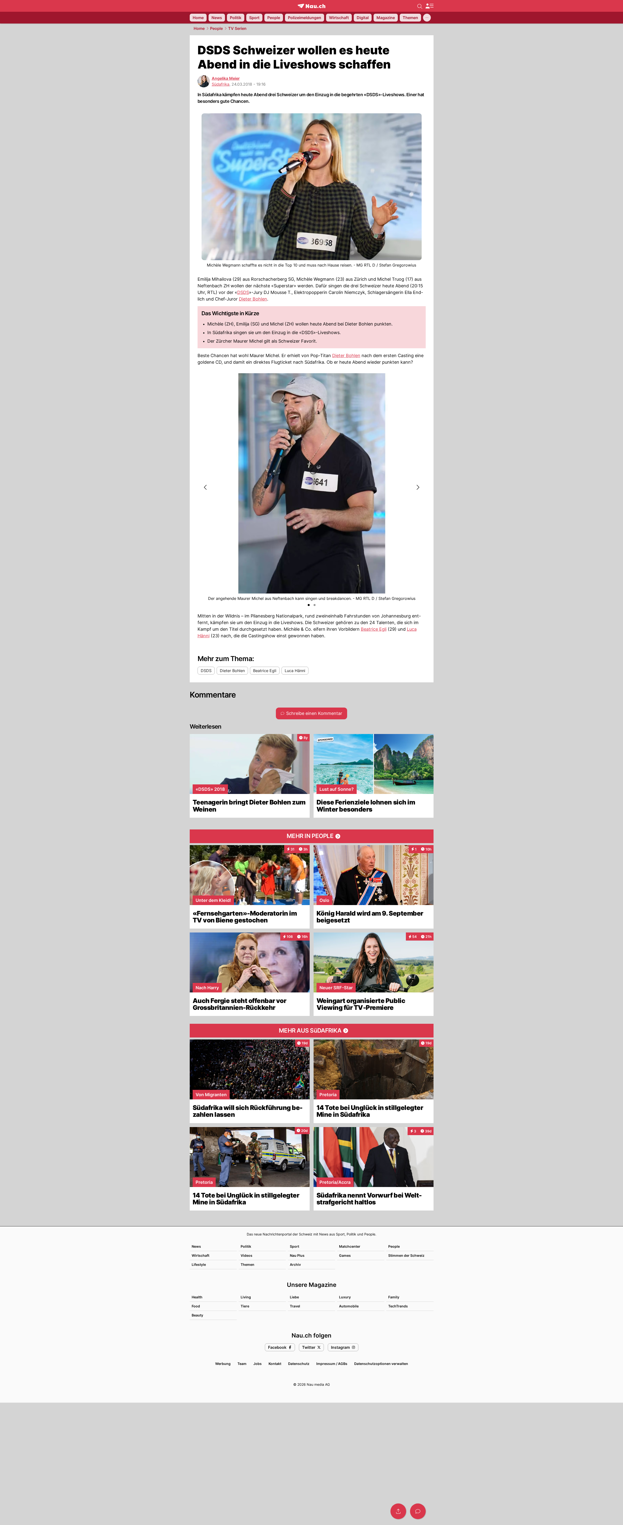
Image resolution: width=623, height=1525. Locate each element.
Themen (247, 1264)
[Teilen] (398, 1511)
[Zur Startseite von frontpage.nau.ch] (311, 6)
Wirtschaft (200, 1255)
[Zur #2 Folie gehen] (314, 605)
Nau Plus (297, 1255)
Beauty (197, 1315)
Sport (294, 1246)
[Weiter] (417, 487)
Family (393, 1297)
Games (345, 1255)
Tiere (245, 1306)
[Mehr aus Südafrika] (312, 1030)
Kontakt (275, 1364)
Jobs (257, 1364)
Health (197, 1297)
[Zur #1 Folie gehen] (309, 605)
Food (196, 1306)
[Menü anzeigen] (429, 6)
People (216, 28)
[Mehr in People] (312, 836)
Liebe (294, 1297)
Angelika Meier (226, 78)
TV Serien (237, 28)
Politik (246, 1246)
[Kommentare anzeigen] (418, 1511)
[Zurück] (205, 487)
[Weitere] (427, 18)
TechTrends (398, 1306)
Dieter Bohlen (253, 299)
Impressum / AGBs (331, 1364)
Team (242, 1364)
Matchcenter (349, 1246)
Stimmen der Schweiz (406, 1255)
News (196, 1246)
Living (246, 1297)
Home (199, 28)
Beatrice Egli (374, 629)
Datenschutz (298, 1364)
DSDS (243, 292)
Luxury (345, 1297)
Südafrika (220, 84)
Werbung (223, 1364)
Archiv (295, 1264)
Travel (295, 1306)
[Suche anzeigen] (419, 6)
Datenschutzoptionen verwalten (381, 1364)
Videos (246, 1255)
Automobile (349, 1306)
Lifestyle (199, 1264)
